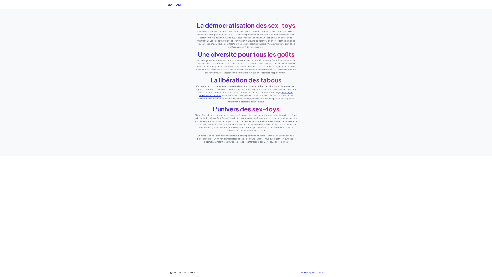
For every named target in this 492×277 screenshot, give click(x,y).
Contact (320, 272)
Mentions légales (308, 272)
